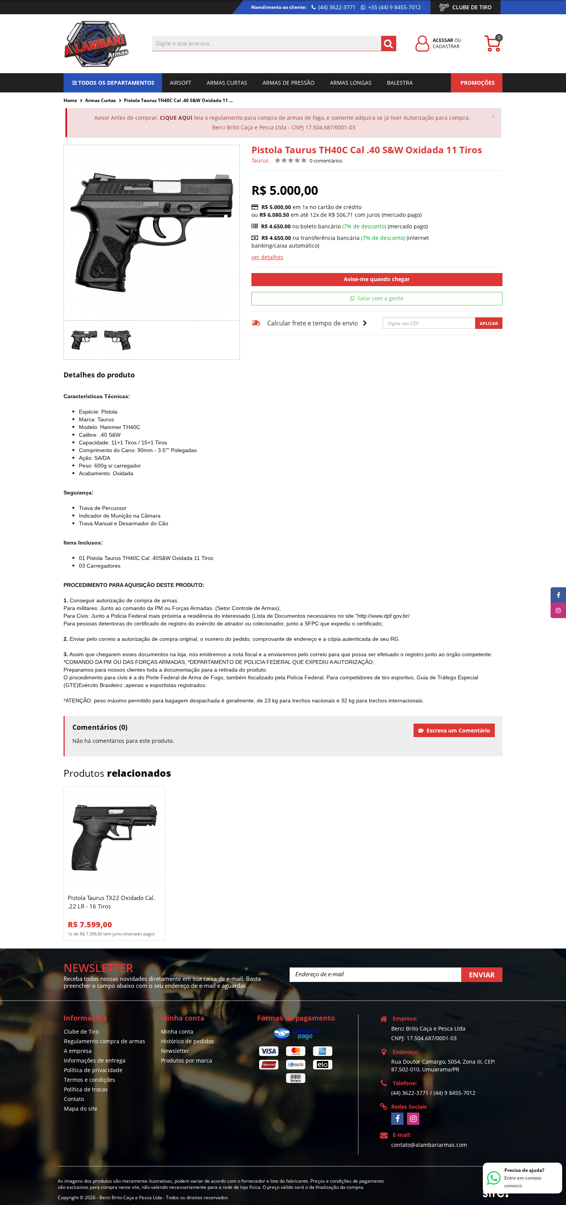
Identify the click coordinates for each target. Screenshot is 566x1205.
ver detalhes (267, 257)
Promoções (478, 82)
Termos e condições (89, 1079)
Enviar (482, 974)
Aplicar (489, 323)
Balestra (400, 82)
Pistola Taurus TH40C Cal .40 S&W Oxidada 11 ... (178, 100)
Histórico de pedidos (187, 1041)
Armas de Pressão (289, 82)
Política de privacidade (93, 1070)
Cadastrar (446, 46)
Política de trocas (86, 1089)
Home (70, 100)
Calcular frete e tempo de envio (312, 323)
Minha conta (177, 1031)
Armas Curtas (227, 82)
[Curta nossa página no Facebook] (397, 1119)
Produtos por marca (186, 1060)
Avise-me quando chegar (377, 279)
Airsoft (180, 82)
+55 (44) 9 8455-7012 (394, 7)
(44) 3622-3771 (336, 7)
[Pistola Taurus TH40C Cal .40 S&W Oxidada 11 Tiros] (84, 340)
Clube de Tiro (472, 7)
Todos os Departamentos (116, 82)
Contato (74, 1099)
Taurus (260, 160)
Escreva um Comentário (457, 730)
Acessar (443, 40)
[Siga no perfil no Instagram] (413, 1119)
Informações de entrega (95, 1060)
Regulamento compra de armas (104, 1041)
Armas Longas (351, 82)
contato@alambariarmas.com (429, 1144)
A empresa (78, 1050)
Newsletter (175, 1050)
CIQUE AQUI (176, 117)
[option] (84, 340)
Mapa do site (80, 1108)
